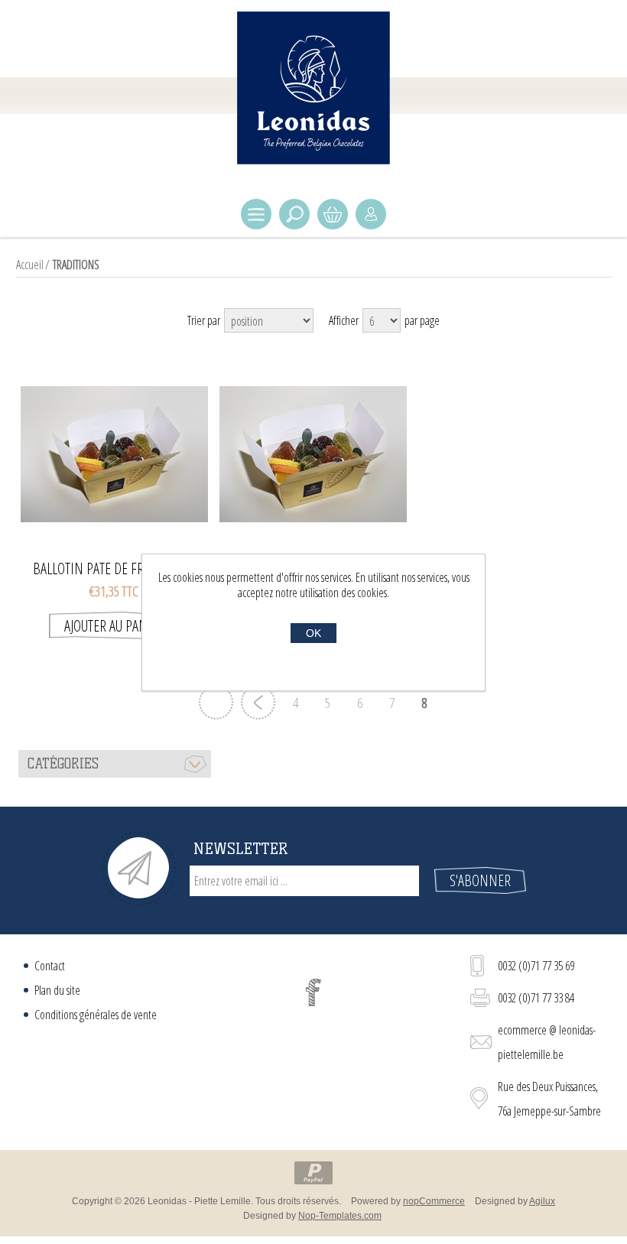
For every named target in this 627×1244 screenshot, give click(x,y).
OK (313, 633)
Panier (332, 214)
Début (216, 702)
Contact (49, 965)
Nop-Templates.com (340, 1215)
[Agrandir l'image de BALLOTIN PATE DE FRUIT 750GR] (114, 454)
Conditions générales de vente (95, 1014)
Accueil (30, 264)
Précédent (258, 702)
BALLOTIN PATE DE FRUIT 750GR (114, 569)
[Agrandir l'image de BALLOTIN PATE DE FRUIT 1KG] (313, 454)
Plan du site (57, 990)
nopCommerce (434, 1201)
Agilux (542, 1201)
